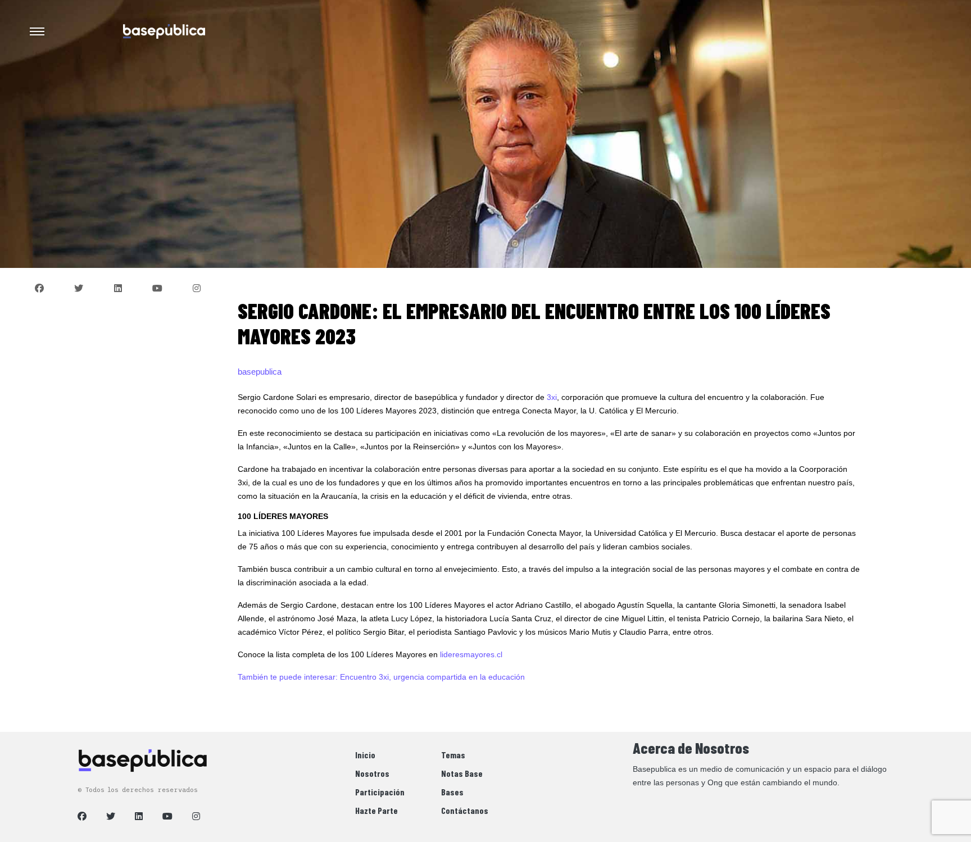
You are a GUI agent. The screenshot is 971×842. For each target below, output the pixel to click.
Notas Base (462, 773)
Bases (452, 792)
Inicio (365, 754)
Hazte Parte (376, 810)
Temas (453, 754)
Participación (380, 792)
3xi (552, 397)
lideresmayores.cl (471, 654)
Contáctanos (464, 810)
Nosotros (372, 773)
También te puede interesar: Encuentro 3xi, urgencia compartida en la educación (381, 676)
